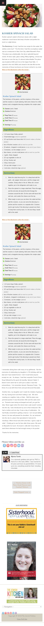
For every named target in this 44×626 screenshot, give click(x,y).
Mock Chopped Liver (22, 492)
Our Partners (21, 505)
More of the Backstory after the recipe (15, 69)
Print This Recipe (23, 92)
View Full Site (22, 619)
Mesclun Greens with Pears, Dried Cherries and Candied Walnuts (22, 485)
